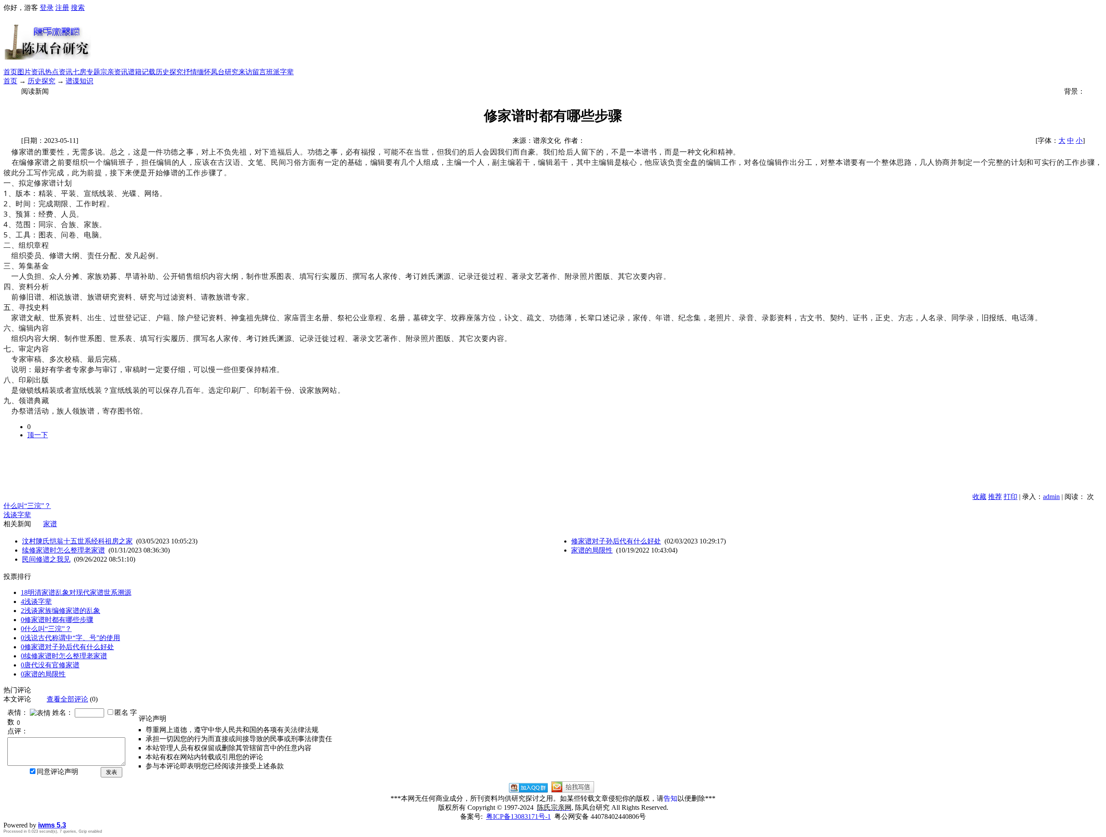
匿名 (121, 712)
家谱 (50, 523)
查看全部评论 (67, 699)
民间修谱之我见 (46, 559)
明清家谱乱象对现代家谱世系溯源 (76, 592)
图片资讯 (31, 72)
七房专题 (86, 72)
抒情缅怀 (197, 72)
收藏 (979, 496)
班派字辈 (280, 72)
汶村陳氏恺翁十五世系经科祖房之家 (77, 541)
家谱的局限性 (592, 550)
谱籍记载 (142, 72)
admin (1051, 496)
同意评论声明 (57, 771)
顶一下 (37, 435)
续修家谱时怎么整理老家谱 (63, 550)
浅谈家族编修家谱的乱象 (60, 610)
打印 (1010, 496)
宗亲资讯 (114, 72)
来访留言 (252, 72)
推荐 (995, 496)
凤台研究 (224, 72)
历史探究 (169, 72)
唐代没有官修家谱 (50, 665)
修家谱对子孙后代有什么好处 (616, 541)
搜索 (78, 7)
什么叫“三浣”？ (27, 505)
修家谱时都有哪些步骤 (57, 619)
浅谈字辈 (17, 514)
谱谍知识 (79, 81)
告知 (670, 798)
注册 (62, 7)
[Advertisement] (597, 40)
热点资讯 (59, 72)
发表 (111, 772)
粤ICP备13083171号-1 (518, 816)
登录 (47, 7)
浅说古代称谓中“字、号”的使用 (70, 637)
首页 (10, 72)
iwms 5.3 (52, 825)
